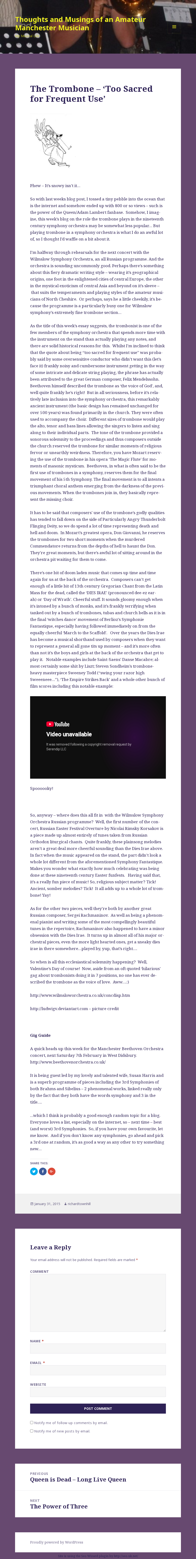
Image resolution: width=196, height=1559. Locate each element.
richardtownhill (79, 1203)
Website (38, 1384)
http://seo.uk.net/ (126, 1556)
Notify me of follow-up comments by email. (71, 1423)
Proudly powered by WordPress (56, 1542)
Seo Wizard (89, 1556)
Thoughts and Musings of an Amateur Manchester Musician (80, 23)
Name (37, 1341)
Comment (39, 1271)
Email (37, 1362)
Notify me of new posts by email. (62, 1431)
